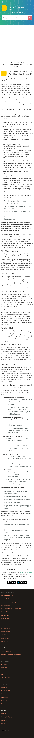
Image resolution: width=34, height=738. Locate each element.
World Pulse (4, 700)
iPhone (21, 572)
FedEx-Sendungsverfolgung (8, 602)
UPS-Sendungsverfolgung (8, 605)
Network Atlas (5, 694)
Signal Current (5, 703)
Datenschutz (4, 720)
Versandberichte (5, 690)
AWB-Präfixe (4, 635)
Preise (2, 674)
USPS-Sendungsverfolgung (8, 595)
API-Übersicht (4, 664)
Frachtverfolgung (5, 612)
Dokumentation (5, 671)
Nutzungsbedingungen (7, 717)
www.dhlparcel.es (17, 12)
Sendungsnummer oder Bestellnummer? (11, 654)
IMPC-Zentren (5, 638)
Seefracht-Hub (5, 615)
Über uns (3, 713)
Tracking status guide (6, 651)
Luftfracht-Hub (5, 618)
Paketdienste (4, 641)
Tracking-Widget (5, 677)
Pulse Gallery (4, 697)
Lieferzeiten (4, 687)
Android (29, 572)
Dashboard (4, 667)
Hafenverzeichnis (5, 631)
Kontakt (3, 723)
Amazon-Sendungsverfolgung (9, 598)
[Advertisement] (17, 42)
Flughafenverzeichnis (6, 628)
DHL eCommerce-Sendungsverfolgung (11, 608)
